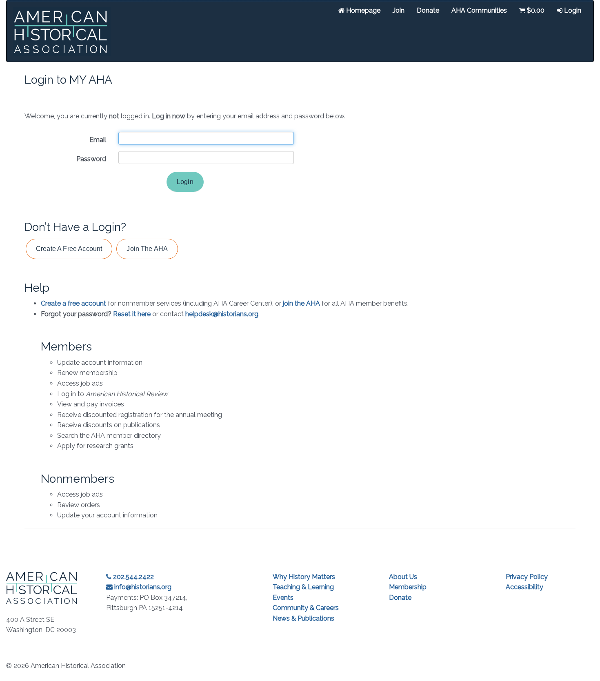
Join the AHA (147, 248)
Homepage (362, 10)
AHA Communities (479, 10)
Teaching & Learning (303, 587)
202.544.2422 (132, 577)
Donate (428, 10)
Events (283, 597)
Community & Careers (306, 608)
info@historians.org (142, 587)
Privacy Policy (527, 577)
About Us (403, 577)
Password (91, 159)
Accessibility (524, 587)
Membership (408, 587)
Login (571, 10)
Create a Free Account (69, 248)
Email (97, 140)
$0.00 (534, 10)
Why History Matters (304, 577)
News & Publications (303, 618)
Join (398, 10)
